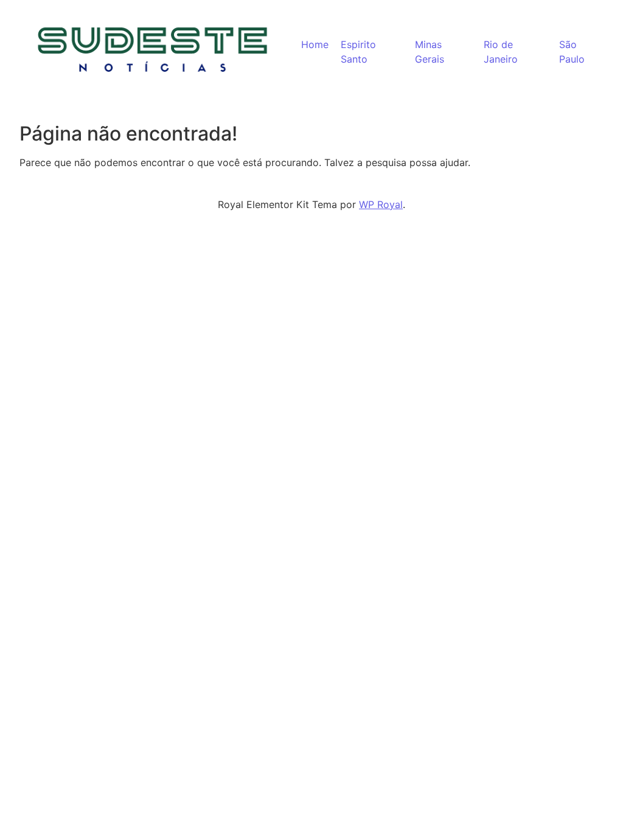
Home (315, 44)
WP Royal (381, 204)
